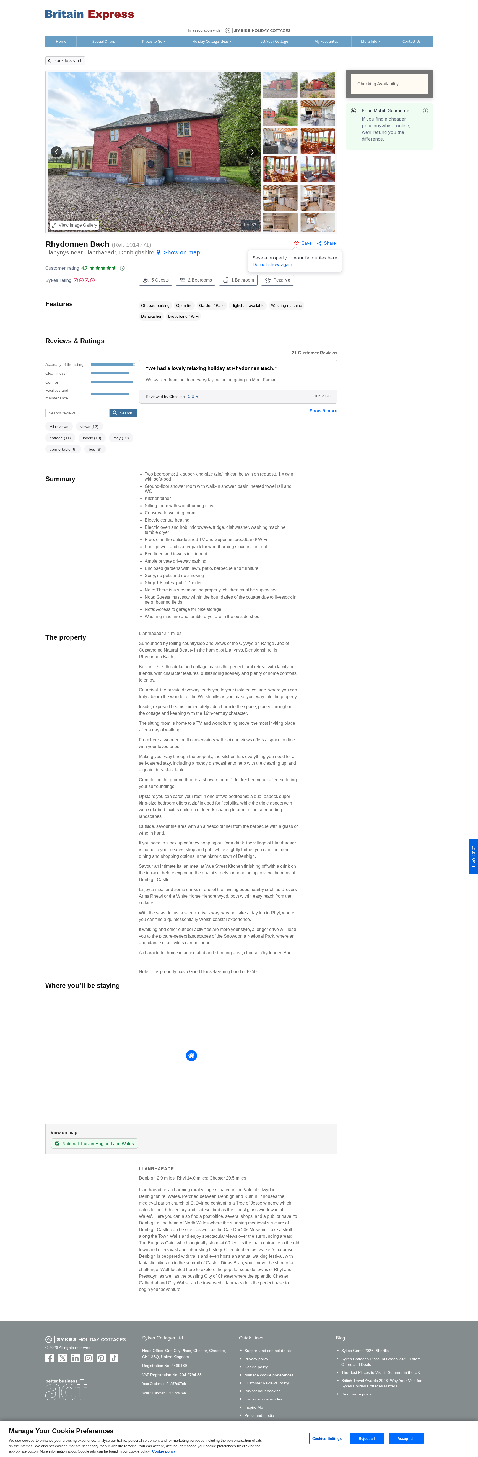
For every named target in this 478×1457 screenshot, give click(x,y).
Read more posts (356, 1394)
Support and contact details (268, 1350)
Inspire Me (254, 1407)
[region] (239, 1439)
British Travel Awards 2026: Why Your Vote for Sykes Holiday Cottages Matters (381, 1383)
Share (330, 243)
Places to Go (152, 41)
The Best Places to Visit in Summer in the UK (380, 1372)
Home (61, 41)
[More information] (425, 110)
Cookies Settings (327, 1438)
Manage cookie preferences (269, 1375)
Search (126, 413)
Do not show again (272, 264)
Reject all (367, 1438)
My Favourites (326, 41)
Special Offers (103, 41)
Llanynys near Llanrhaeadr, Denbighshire (122, 252)
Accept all (406, 1438)
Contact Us (411, 41)
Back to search (68, 60)
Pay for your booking (263, 1391)
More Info (369, 41)
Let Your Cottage (274, 41)
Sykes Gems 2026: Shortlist (365, 1350)
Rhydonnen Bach (77, 244)
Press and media (259, 1415)
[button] (56, 151)
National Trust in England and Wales (98, 1143)
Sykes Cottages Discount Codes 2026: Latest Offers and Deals (380, 1362)
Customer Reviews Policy (267, 1383)
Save (307, 243)
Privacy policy (256, 1359)
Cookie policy (256, 1367)
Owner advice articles (263, 1399)
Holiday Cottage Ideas (210, 41)
